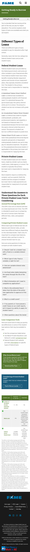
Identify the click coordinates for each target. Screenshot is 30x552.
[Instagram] (17, 516)
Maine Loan (7, 418)
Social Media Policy (20, 507)
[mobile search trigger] (20, 3)
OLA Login (7, 504)
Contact (11, 509)
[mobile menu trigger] (26, 3)
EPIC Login (16, 504)
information (15, 343)
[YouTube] (13, 516)
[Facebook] (10, 516)
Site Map (18, 509)
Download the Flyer (11, 366)
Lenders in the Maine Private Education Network (6, 405)
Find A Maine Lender (12, 386)
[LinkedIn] (20, 516)
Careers (23, 504)
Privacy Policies (8, 507)
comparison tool (21, 338)
